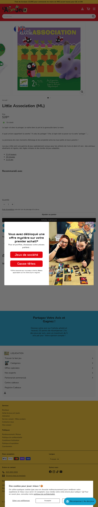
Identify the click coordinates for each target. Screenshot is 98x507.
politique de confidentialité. (44, 494)
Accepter (47, 500)
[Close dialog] (90, 225)
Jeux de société (26, 255)
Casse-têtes (26, 264)
